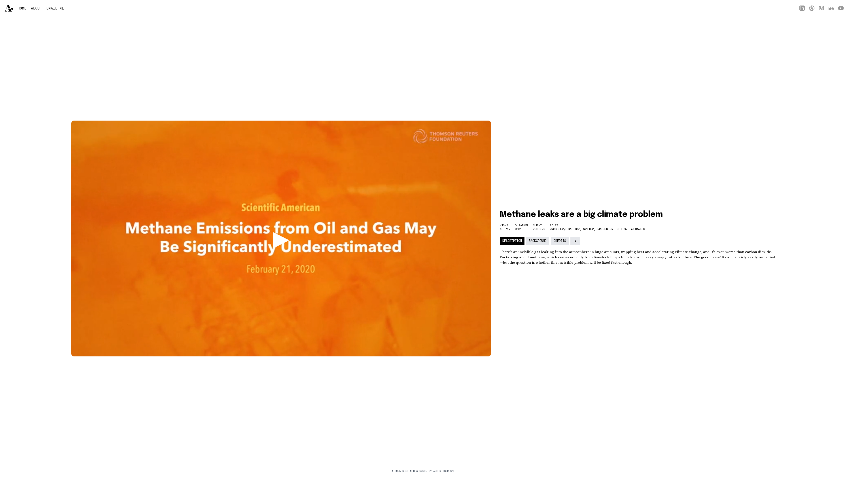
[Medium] (821, 8)
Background (538, 240)
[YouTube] (841, 8)
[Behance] (831, 8)
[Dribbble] (811, 8)
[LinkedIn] (802, 8)
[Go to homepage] (8, 8)
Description (512, 240)
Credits (560, 240)
